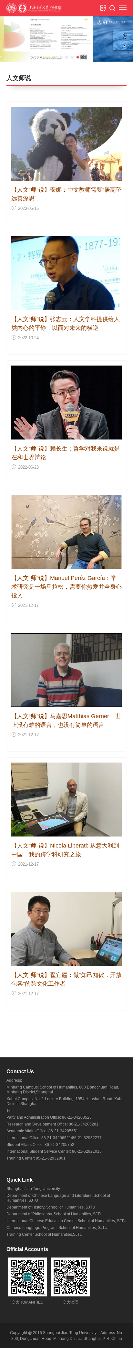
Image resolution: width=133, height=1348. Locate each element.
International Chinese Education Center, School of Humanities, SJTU (66, 1221)
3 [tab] (67, 57)
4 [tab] (72, 57)
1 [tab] (56, 57)
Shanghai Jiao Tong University (33, 1188)
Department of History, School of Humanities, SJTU (50, 1207)
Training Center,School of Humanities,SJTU (44, 1234)
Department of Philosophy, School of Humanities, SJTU (54, 1214)
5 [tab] (78, 57)
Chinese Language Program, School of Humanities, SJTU (56, 1227)
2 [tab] (61, 57)
